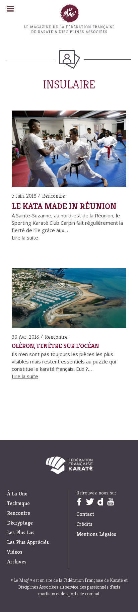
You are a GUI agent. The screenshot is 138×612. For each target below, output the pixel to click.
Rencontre (53, 195)
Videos (14, 552)
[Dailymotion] (100, 501)
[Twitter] (89, 501)
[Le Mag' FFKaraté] (69, 52)
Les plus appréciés (28, 542)
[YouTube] (110, 501)
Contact (85, 514)
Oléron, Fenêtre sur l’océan (55, 346)
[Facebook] (79, 501)
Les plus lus (20, 532)
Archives (16, 561)
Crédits (84, 524)
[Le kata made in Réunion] (69, 150)
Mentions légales (96, 534)
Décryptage (20, 523)
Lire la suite (25, 237)
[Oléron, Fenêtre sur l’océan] (69, 299)
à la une (17, 493)
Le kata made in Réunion (64, 206)
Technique (18, 503)
